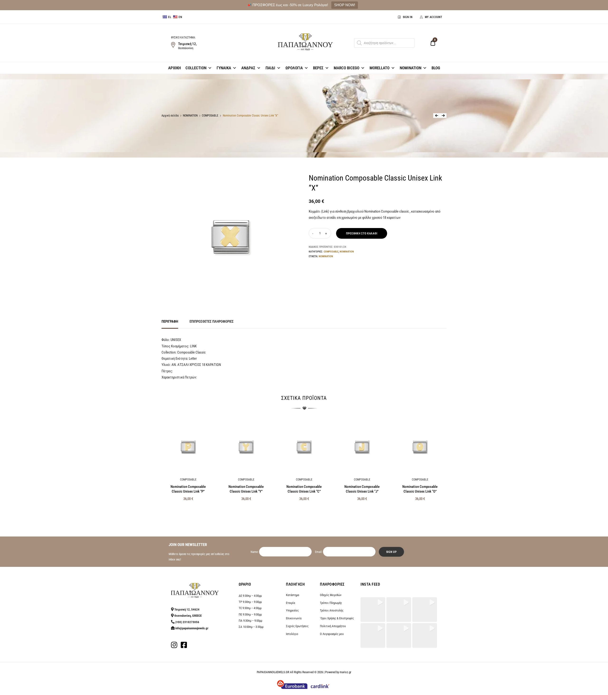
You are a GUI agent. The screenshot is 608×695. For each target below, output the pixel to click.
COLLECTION (195, 67)
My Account (433, 17)
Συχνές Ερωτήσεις (297, 626)
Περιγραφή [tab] (170, 321)
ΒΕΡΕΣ (318, 67)
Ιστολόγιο (292, 634)
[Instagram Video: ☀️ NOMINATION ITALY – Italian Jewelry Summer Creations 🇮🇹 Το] (424, 635)
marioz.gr (345, 672)
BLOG (436, 67)
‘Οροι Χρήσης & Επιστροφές (337, 618)
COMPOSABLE (210, 115)
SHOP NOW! (344, 5)
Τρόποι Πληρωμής (331, 603)
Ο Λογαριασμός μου (332, 634)
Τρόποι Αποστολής (331, 610)
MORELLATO (380, 67)
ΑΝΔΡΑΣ (248, 67)
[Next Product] (443, 115)
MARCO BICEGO (346, 67)
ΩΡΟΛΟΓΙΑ (294, 67)
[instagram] (174, 646)
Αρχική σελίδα (170, 115)
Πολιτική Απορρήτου (333, 626)
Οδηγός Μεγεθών (331, 595)
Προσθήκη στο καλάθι (361, 233)
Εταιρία (290, 603)
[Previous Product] (436, 115)
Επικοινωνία (293, 618)
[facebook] (184, 646)
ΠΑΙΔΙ (270, 67)
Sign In (408, 17)
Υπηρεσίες (292, 610)
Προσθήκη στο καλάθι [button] (188, 509)
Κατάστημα (292, 595)
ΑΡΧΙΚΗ (174, 67)
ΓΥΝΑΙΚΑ (224, 67)
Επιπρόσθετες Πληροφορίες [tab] (212, 321)
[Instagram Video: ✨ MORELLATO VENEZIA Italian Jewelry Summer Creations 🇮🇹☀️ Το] (373, 635)
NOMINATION (410, 67)
